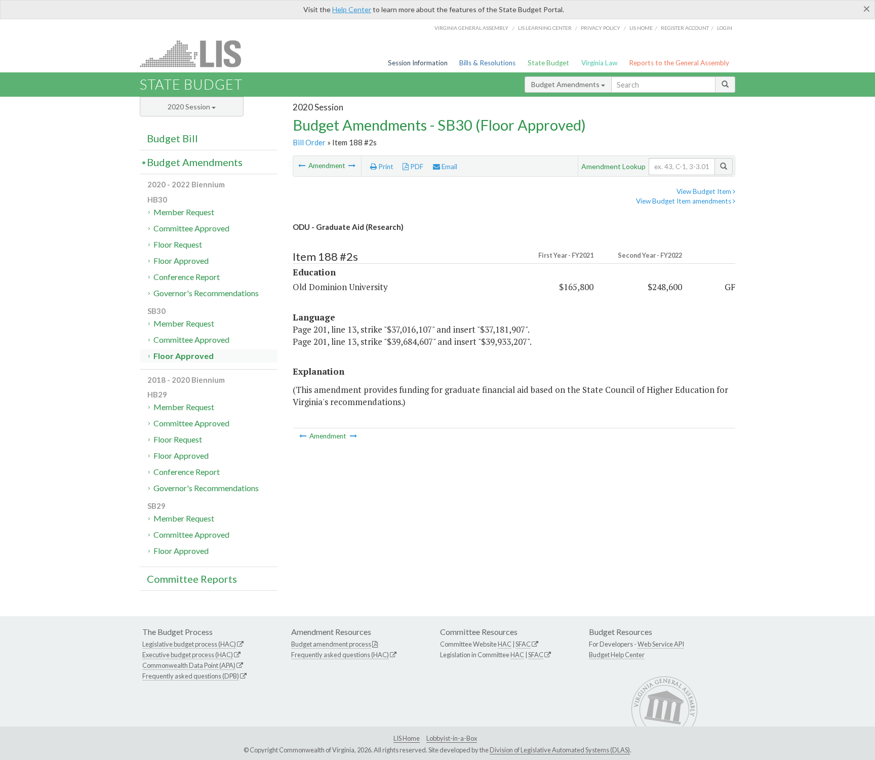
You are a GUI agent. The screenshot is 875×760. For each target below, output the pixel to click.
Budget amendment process (331, 644)
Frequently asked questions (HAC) (340, 655)
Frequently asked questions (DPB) (190, 676)
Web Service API (661, 644)
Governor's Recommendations (206, 293)
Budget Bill (172, 138)
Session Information (418, 63)
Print (385, 167)
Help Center (351, 9)
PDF (416, 167)
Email (448, 167)
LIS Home (406, 738)
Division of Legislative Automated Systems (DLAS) (560, 750)
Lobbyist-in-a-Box (451, 738)
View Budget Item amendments (684, 201)
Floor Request (177, 244)
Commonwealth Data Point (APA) (188, 665)
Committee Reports (192, 579)
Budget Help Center (617, 655)
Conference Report (186, 277)
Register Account (685, 28)
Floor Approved (181, 260)
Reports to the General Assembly (679, 63)
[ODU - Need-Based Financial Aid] (302, 166)
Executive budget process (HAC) (187, 655)
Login (724, 28)
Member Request (183, 212)
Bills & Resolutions (487, 63)
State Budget (548, 63)
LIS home (641, 28)
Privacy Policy (600, 28)
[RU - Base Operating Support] (351, 166)
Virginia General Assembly (471, 28)
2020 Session (190, 106)
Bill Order (309, 142)
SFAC (523, 644)
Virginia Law (599, 63)
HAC (504, 644)
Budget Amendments (566, 84)
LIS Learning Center (545, 28)
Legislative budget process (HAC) (189, 644)
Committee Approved (191, 228)
